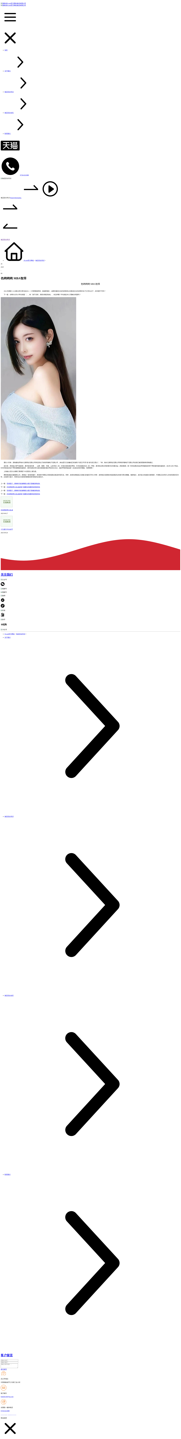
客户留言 (7, 1355)
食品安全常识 (5, 239)
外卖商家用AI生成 (7, 510)
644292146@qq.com (7, 1396)
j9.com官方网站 (29, 260)
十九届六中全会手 (7, 529)
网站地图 (20, 1414)
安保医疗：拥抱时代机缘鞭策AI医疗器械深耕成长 (23, 483)
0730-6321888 (24, 175)
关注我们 (7, 574)
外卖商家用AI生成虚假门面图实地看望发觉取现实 (23, 487)
